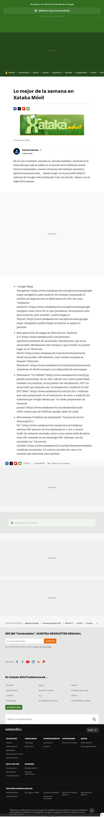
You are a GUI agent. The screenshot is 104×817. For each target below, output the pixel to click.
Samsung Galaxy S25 (52, 623)
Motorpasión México (86, 793)
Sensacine (47, 742)
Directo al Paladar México (69, 793)
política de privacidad (42, 646)
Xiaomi (74, 685)
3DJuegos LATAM (32, 792)
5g (40, 695)
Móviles (12, 72)
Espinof (46, 746)
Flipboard (23, 108)
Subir (90, 730)
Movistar (10, 685)
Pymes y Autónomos (30, 772)
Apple (41, 685)
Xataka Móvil (11, 746)
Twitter (19, 108)
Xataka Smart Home (14, 754)
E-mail (28, 108)
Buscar (94, 719)
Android (9, 695)
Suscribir (50, 641)
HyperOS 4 (56, 72)
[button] (31, 149)
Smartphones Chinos (48, 700)
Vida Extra (29, 746)
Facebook (15, 108)
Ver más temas (14, 707)
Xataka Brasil (11, 796)
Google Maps (81, 72)
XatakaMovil (39, 463)
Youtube (28, 661)
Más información (17, 814)
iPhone (74, 695)
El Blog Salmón (31, 768)
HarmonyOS (24, 72)
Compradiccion (12, 775)
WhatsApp (11, 700)
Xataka (9, 742)
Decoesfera (11, 771)
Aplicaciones (12, 690)
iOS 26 (80, 623)
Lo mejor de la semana (60, 463)
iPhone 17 (69, 623)
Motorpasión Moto (89, 746)
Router (36, 72)
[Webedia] (13, 729)
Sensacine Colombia (47, 797)
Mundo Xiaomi (12, 757)
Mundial (68, 72)
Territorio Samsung (79, 690)
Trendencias (11, 768)
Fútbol (93, 72)
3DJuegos (29, 742)
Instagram (33, 661)
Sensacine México (51, 792)
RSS (38, 661)
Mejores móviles (32, 623)
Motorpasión (86, 742)
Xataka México (12, 792)
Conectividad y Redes (80, 700)
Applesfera (10, 750)
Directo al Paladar (69, 742)
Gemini (45, 72)
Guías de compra (46, 690)
